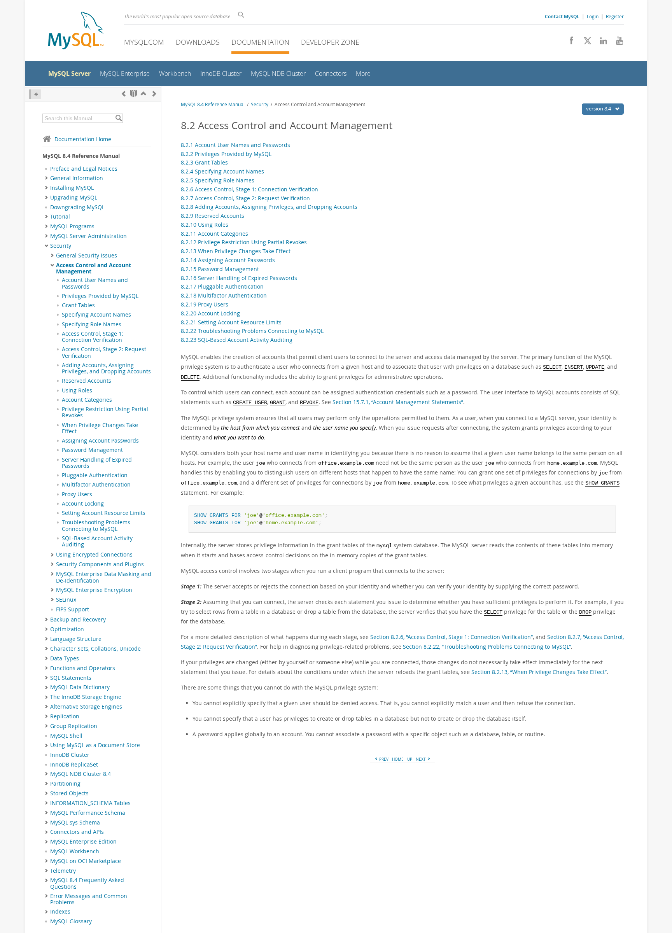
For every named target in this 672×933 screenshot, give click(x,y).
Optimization (67, 629)
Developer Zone (330, 42)
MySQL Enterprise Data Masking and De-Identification (103, 577)
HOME (398, 759)
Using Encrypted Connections (94, 554)
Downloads (198, 42)
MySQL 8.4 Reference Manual (213, 104)
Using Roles (77, 390)
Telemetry (63, 870)
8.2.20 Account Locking (210, 313)
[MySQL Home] (75, 31)
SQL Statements (70, 677)
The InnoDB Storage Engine (85, 696)
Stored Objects (69, 793)
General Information (76, 178)
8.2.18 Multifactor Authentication (224, 295)
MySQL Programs (72, 226)
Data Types (64, 658)
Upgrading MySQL (73, 197)
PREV (383, 759)
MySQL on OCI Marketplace (85, 861)
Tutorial (60, 216)
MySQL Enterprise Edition (83, 841)
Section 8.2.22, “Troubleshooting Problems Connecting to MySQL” (487, 646)
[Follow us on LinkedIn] (600, 43)
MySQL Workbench (74, 851)
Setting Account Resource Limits (103, 512)
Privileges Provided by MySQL (100, 295)
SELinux (66, 599)
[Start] (133, 93)
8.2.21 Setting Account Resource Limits (231, 322)
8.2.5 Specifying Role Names (217, 180)
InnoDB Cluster (69, 754)
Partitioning (65, 783)
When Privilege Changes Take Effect (100, 428)
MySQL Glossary (71, 921)
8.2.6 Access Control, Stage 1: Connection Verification (249, 189)
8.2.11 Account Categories (214, 233)
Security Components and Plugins (100, 564)
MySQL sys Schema (75, 822)
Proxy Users (77, 494)
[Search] (118, 118)
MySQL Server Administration (88, 236)
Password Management (92, 449)
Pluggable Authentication (95, 475)
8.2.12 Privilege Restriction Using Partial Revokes (244, 242)
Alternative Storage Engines (86, 706)
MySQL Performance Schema (87, 812)
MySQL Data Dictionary (80, 687)
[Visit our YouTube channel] (616, 43)
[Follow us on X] (585, 43)
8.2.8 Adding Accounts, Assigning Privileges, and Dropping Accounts (269, 206)
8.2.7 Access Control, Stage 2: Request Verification (245, 198)
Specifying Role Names (91, 324)
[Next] (154, 93)
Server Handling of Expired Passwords (97, 462)
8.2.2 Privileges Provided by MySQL (226, 154)
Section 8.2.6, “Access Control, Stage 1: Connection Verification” (451, 637)
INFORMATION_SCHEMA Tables (90, 803)
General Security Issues (86, 255)
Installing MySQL (72, 187)
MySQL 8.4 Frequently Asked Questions (87, 883)
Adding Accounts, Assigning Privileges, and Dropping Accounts (106, 368)
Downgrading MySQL (77, 207)
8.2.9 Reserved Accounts (212, 215)
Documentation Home (82, 139)
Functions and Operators (82, 668)
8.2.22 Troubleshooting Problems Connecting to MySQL (252, 330)
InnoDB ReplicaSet (74, 764)
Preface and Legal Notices (83, 168)
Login (592, 16)
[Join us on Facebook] (569, 43)
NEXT (421, 759)
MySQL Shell (66, 735)
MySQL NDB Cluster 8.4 (80, 773)
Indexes (60, 911)
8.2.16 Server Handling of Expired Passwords (239, 278)
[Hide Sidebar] (35, 94)
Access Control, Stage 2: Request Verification (104, 352)
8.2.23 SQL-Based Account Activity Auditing (236, 339)
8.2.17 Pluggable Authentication (222, 286)
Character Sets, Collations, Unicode (95, 648)
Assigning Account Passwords (100, 440)
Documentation (260, 42)
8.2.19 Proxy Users (204, 304)
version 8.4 (599, 108)
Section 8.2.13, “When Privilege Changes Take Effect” (539, 672)
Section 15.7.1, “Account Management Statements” (397, 402)
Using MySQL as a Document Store (95, 745)
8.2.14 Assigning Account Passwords (228, 260)
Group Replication (73, 726)
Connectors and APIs (77, 831)
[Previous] (123, 93)
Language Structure (76, 638)
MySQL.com (144, 42)
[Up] (143, 93)
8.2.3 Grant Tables (204, 162)
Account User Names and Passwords (95, 283)
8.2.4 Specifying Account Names (222, 171)
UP (409, 759)
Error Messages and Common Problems (88, 899)
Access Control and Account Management (93, 268)
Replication (64, 716)
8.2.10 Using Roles (204, 224)
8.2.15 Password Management (220, 269)
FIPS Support (72, 609)
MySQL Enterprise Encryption (94, 589)
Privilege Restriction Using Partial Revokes (105, 412)
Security (60, 245)
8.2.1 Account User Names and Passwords (235, 145)
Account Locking (83, 503)
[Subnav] (46, 178)
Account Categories (87, 399)
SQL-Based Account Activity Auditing (97, 541)
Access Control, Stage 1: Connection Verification (92, 336)
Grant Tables (78, 305)
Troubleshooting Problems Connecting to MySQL (96, 525)
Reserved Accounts (86, 380)
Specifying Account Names (96, 314)
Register (615, 16)
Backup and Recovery (78, 619)
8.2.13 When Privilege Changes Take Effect (235, 251)
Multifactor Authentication (96, 484)
